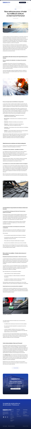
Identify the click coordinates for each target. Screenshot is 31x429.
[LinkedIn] (3, 417)
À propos (18, 411)
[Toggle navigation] (28, 2)
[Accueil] (6, 2)
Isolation (11, 414)
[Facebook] (5, 417)
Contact (18, 414)
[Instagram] (7, 417)
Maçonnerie (11, 411)
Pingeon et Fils (7, 354)
